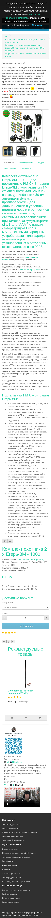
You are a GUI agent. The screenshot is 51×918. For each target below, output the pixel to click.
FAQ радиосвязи (9, 894)
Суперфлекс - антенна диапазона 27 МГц (20, 692)
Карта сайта (7, 860)
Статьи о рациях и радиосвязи (16, 890)
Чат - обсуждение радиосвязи (16, 881)
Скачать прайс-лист (11, 873)
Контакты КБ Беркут (11, 828)
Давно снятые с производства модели (22, 44)
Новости (6, 869)
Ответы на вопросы (11, 897)
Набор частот (7, 602)
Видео (41, 162)
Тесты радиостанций (11, 877)
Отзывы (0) (26, 168)
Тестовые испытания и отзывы (16, 856)
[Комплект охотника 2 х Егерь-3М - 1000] (25, 126)
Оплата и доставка (11, 824)
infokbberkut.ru (15, 762)
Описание (9, 162)
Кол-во (5, 613)
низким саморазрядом (30, 269)
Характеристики (26, 162)
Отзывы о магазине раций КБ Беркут (19, 852)
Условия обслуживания (13, 840)
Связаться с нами (10, 849)
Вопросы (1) (10, 168)
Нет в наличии (26, 625)
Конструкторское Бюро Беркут (31, 559)
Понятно (37, 25)
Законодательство (10, 901)
